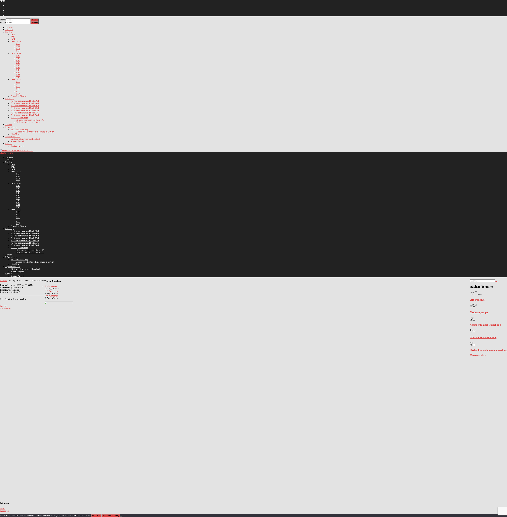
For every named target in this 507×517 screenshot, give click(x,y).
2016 (18, 63)
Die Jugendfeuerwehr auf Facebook (25, 139)
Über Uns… (16, 134)
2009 (18, 82)
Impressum (4, 511)
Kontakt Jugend (17, 141)
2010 (18, 77)
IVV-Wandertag (51, 291)
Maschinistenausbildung (483, 337)
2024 (13, 39)
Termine (8, 125)
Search (3, 20)
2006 (18, 89)
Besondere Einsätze (19, 96)
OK (93, 516)
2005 (18, 91)
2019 (18, 56)
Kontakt (8, 144)
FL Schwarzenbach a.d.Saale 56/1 (25, 115)
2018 (18, 58)
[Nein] (121, 516)
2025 (13, 37)
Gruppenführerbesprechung (485, 324)
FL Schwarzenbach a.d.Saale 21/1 (30, 122)
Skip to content (6, 153)
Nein (98, 516)
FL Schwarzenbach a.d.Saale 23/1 (25, 108)
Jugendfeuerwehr (12, 136)
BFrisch (3, 280)
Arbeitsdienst (477, 299)
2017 (18, 60)
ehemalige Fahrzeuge (19, 117)
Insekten (3, 306)
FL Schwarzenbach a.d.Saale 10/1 (25, 101)
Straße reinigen (51, 286)
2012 (18, 72)
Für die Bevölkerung (19, 129)
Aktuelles (9, 30)
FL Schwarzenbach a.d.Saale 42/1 (25, 110)
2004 (18, 94)
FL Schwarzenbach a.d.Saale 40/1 (25, 103)
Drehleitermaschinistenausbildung (488, 350)
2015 (18, 65)
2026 (13, 34)
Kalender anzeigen (478, 355)
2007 (18, 87)
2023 (18, 44)
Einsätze (8, 32)
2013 (18, 70)
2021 (18, 49)
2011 (18, 75)
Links (2, 508)
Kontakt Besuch (17, 146)
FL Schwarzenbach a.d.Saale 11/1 (25, 113)
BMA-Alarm (5, 308)
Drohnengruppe (479, 312)
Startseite (9, 27)
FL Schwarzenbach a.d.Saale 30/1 (25, 106)
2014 (18, 68)
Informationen (11, 127)
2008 (18, 84)
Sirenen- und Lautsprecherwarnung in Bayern (35, 132)
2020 (18, 51)
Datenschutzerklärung (110, 516)
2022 (18, 46)
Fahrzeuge (9, 98)
